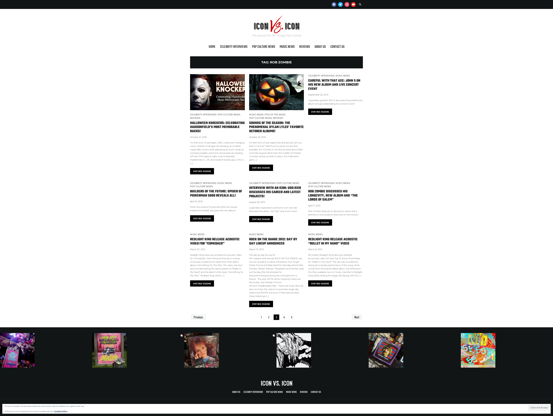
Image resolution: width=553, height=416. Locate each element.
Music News (287, 47)
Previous (198, 317)
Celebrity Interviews (233, 47)
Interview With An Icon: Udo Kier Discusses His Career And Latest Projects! (275, 192)
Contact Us (337, 47)
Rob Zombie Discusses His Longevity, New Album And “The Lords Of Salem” (333, 195)
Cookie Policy (60, 411)
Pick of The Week (275, 114)
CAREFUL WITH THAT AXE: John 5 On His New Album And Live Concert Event (334, 85)
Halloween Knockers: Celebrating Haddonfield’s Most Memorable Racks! (217, 127)
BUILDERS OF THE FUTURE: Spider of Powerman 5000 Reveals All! (216, 193)
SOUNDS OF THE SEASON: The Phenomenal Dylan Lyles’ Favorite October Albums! (276, 127)
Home (212, 47)
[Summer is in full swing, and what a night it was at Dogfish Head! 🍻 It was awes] (138, 350)
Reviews (304, 47)
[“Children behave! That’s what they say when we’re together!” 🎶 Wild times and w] (230, 350)
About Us (320, 47)
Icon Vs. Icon (276, 383)
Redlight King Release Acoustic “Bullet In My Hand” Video (333, 241)
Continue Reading (202, 171)
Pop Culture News (263, 47)
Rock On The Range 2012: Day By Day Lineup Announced (273, 241)
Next (356, 317)
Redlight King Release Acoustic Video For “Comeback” (214, 241)
